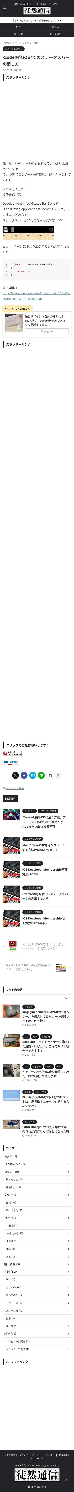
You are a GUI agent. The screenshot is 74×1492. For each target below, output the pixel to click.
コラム (55, 26)
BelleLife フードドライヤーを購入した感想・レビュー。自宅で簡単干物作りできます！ (46, 1046)
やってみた (56, 33)
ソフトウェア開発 (15, 788)
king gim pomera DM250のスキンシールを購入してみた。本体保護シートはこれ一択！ (46, 1016)
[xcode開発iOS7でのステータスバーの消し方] (32, 775)
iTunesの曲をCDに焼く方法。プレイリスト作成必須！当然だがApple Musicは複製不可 (44, 822)
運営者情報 (9, 1455)
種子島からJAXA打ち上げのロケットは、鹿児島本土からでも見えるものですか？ (45, 1101)
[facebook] (24, 775)
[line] (41, 775)
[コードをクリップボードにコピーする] (67, 266)
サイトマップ (37, 1459)
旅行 (18, 26)
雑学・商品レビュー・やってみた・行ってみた (37, 1465)
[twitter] (15, 775)
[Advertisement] (37, 120)
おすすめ (18, 33)
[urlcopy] (58, 775)
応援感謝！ (64, 1455)
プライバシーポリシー (29, 1455)
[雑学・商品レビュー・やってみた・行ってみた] (37, 12)
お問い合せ (49, 1455)
